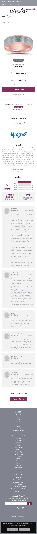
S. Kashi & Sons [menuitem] (18, 468)
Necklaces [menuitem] (18, 421)
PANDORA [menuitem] (18, 415)
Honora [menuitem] (18, 456)
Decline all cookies (12, 529)
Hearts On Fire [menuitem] (18, 454)
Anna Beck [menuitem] (18, 440)
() (32, 182)
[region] (18, 45)
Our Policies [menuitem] (18, 491)
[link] (11, 1)
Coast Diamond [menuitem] (18, 447)
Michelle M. (15, 273)
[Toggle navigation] (3, 16)
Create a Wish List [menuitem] (18, 480)
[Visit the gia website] (14, 516)
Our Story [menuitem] (18, 477)
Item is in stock (18, 107)
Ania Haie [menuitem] (18, 438)
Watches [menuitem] (18, 426)
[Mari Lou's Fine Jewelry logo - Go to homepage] (18, 11)
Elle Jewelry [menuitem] (18, 452)
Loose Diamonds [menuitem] (18, 430)
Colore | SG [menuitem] (18, 449)
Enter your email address (18, 501)
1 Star (15, 189)
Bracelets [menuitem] (18, 424)
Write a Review (18, 399)
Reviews (19, 177)
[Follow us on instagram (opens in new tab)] (23, 508)
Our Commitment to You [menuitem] (18, 489)
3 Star (15, 185)
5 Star (15, 182)
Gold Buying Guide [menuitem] (18, 482)
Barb (12, 313)
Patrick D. (14, 208)
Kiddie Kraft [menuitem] (18, 458)
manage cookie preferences (17, 525)
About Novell (18, 123)
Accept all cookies (25, 529)
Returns (27, 98)
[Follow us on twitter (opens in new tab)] (18, 508)
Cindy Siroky (15, 372)
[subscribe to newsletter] (29, 503)
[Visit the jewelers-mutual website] (21, 516)
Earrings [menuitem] (18, 419)
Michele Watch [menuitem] (18, 461)
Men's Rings (6, 22)
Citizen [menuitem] (18, 445)
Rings (18, 171)
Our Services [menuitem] (18, 484)
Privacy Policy (26, 523)
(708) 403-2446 (18, 66)
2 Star (15, 187)
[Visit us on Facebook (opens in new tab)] (13, 508)
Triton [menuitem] (18, 470)
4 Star (15, 184)
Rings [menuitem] (18, 417)
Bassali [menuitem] (18, 443)
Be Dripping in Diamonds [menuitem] (18, 486)
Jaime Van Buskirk (17, 334)
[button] (16, 4)
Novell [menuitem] (18, 463)
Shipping (10, 98)
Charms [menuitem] (18, 428)
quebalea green (16, 356)
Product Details (18, 118)
